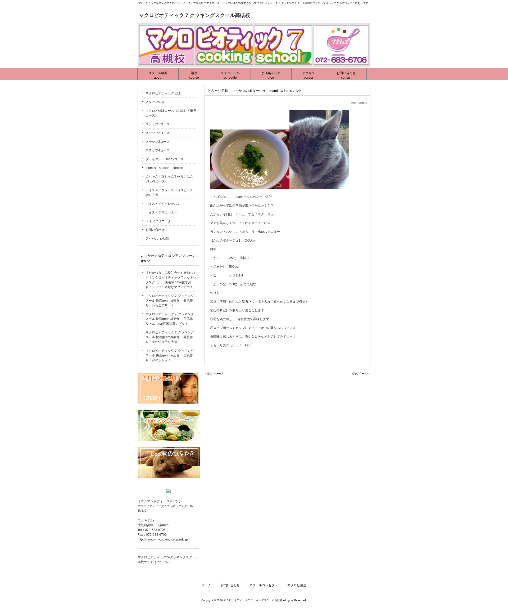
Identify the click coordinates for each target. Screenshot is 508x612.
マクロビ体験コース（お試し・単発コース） (171, 113)
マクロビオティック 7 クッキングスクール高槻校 (194, 15)
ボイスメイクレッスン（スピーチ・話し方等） (171, 192)
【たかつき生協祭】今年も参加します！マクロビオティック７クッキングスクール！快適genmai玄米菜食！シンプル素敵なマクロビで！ (171, 280)
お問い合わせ (155, 230)
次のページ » (361, 374)
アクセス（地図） (158, 238)
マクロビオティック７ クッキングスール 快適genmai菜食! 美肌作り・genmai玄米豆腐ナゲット (170, 318)
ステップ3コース (158, 142)
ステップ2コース (158, 133)
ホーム (206, 585)
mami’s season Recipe (164, 168)
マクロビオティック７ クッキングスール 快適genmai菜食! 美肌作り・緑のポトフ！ (170, 355)
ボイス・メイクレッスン (163, 204)
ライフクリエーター (160, 221)
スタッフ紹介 (155, 102)
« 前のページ (214, 374)
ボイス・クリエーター (161, 212)
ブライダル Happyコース (165, 159)
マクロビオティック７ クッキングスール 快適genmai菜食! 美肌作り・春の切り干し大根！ (170, 337)
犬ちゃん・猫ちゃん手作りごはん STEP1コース (171, 179)
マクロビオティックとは (163, 93)
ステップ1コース (158, 124)
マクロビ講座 (296, 585)
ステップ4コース (158, 150)
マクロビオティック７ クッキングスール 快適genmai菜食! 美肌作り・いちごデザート (170, 300)
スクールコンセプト (263, 585)
